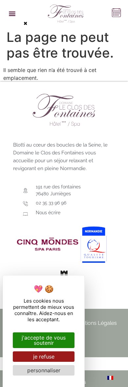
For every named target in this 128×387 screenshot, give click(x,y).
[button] (12, 13)
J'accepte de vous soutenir (44, 340)
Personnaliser (43, 370)
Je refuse (43, 356)
